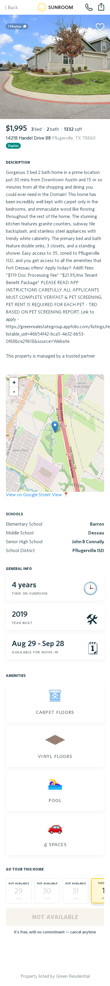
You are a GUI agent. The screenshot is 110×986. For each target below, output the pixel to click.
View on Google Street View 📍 (37, 494)
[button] (55, 427)
